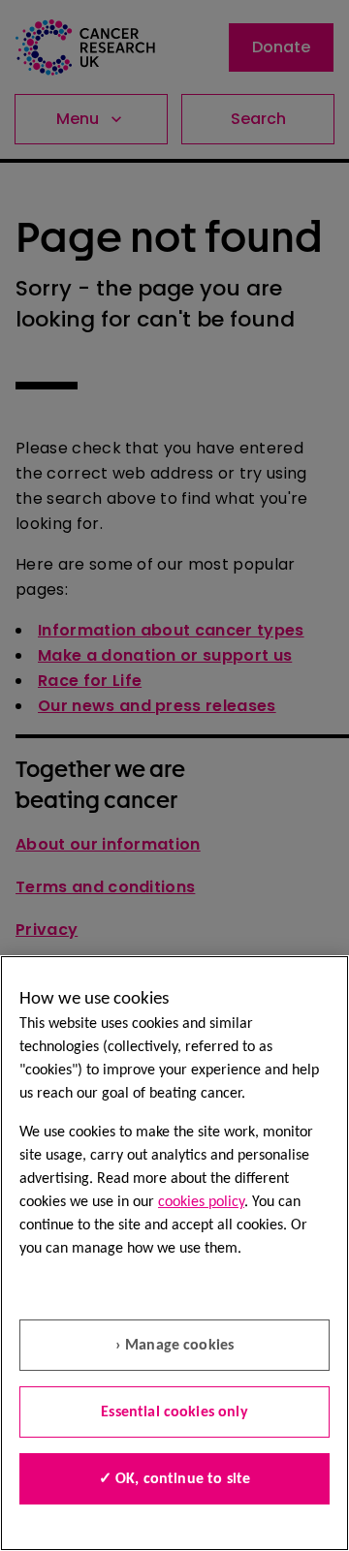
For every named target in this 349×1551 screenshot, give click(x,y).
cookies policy (201, 1202)
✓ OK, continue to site (175, 1479)
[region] (174, 1253)
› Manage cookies (175, 1345)
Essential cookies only (174, 1412)
